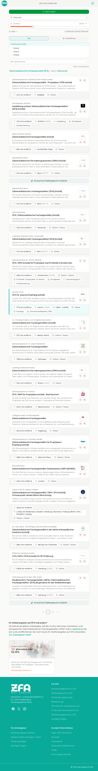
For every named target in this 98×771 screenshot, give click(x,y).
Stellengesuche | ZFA (61, 693)
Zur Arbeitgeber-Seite (20, 635)
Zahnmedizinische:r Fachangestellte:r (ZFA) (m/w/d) (37, 191)
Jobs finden (50, 12)
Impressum (57, 741)
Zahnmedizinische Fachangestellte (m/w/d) (33, 137)
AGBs (54, 750)
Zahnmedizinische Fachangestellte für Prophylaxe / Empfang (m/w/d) (37, 443)
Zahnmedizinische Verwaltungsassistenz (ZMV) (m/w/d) (39, 161)
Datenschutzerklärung (62, 746)
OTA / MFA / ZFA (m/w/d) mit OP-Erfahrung (32, 556)
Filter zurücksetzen (81, 66)
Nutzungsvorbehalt (61, 754)
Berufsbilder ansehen (20, 670)
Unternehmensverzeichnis (64, 710)
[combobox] (47, 61)
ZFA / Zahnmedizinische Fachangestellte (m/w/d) (35, 215)
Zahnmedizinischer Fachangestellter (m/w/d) (33, 323)
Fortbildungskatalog (61, 697)
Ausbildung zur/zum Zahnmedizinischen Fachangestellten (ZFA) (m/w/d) (40, 107)
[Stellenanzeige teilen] (84, 80)
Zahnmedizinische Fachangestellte (29, 418)
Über (61, 733)
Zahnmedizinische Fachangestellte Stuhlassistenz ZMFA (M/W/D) (43, 469)
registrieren (78, 629)
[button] (48, 17)
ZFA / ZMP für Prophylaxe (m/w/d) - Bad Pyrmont (35, 394)
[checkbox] (11, 48)
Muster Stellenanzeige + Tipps (26, 737)
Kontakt (55, 737)
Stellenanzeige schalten (23, 733)
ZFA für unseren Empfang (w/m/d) (28, 295)
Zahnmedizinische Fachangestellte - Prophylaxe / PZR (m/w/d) (42, 82)
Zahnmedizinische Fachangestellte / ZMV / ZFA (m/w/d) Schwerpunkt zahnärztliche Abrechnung (38, 493)
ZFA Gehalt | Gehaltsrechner (65, 706)
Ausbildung (70, 38)
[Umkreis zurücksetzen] (86, 23)
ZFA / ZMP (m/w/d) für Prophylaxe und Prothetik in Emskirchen (42, 263)
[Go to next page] (57, 612)
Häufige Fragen (59, 719)
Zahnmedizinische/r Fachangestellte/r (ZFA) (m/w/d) (37, 239)
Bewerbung (57, 702)
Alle (29, 38)
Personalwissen (19, 741)
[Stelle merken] (80, 80)
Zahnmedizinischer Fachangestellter (30, 347)
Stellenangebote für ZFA (63, 689)
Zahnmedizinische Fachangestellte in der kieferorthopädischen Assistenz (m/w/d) (43, 531)
